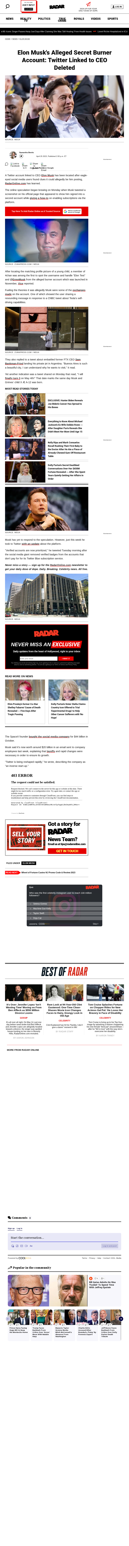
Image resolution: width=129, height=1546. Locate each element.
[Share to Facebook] (15, 164)
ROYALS (79, 18)
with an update (30, 543)
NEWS (9, 18)
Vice (20, 283)
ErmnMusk (18, 279)
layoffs (51, 751)
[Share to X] (24, 164)
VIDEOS (96, 18)
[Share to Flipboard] (34, 164)
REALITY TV (25, 19)
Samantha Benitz (26, 152)
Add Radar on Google (44, 168)
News (15, 39)
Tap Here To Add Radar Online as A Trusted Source (36, 211)
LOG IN (118, 7)
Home (7, 39)
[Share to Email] (43, 164)
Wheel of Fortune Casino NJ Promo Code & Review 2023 (48, 872)
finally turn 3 (12, 378)
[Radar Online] (57, 7)
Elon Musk (25, 39)
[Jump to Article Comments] (6, 164)
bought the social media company (49, 736)
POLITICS (44, 18)
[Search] (7, 8)
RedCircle (21, 813)
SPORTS (112, 18)
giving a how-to (39, 198)
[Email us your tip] (29, 12)
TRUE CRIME (62, 19)
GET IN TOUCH (67, 851)
